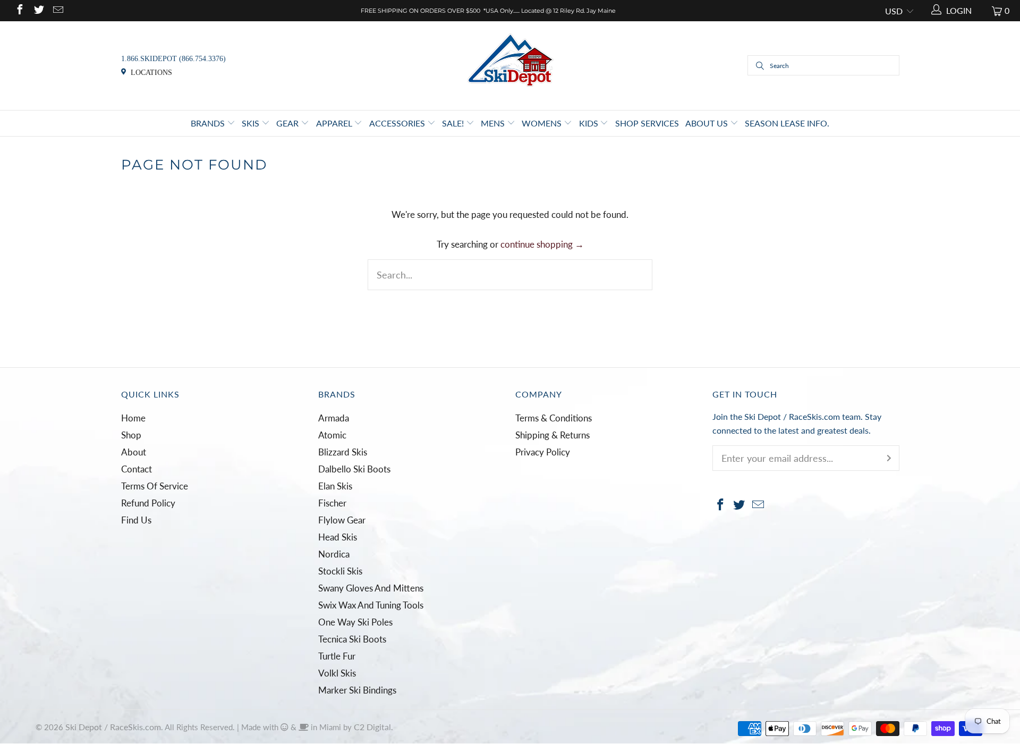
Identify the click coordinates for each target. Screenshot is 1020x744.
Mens (494, 123)
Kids (589, 123)
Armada (333, 418)
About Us (707, 123)
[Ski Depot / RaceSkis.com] (510, 64)
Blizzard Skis (342, 452)
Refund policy (148, 503)
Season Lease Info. (787, 123)
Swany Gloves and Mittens (370, 588)
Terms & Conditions (553, 418)
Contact (136, 469)
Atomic (332, 435)
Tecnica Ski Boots (352, 639)
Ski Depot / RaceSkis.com (113, 727)
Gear (288, 123)
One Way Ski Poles (355, 622)
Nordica (334, 554)
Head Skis (337, 537)
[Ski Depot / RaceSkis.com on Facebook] (19, 10)
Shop (131, 435)
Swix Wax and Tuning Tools (370, 605)
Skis (251, 123)
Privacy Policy (542, 452)
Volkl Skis (337, 673)
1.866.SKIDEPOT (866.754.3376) (173, 59)
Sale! (454, 123)
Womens (543, 123)
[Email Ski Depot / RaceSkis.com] (57, 10)
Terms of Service (154, 486)
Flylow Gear (342, 520)
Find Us (136, 520)
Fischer (332, 503)
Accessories (398, 123)
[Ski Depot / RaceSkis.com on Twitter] (38, 10)
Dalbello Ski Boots (354, 469)
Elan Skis (335, 486)
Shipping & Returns (552, 435)
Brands (209, 123)
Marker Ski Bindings (357, 690)
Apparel (335, 123)
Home (133, 418)
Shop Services (647, 123)
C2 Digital (372, 727)
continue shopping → (542, 244)
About (133, 452)
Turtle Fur (336, 656)
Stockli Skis (340, 571)
